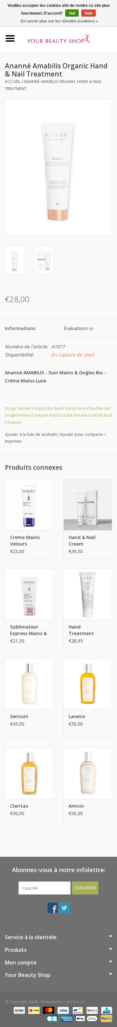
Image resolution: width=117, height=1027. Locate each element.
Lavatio (77, 716)
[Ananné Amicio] (87, 773)
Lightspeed (74, 1002)
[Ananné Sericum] (29, 683)
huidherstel (99, 408)
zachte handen (74, 415)
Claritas (19, 806)
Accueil (12, 81)
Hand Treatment (81, 630)
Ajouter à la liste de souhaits (31, 434)
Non (88, 13)
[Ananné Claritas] (29, 773)
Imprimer (13, 441)
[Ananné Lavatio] (87, 683)
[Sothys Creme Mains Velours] (29, 504)
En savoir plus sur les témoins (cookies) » (59, 21)
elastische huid (48, 408)
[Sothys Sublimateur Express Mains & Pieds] (29, 594)
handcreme (75, 408)
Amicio (76, 806)
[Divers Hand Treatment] (87, 594)
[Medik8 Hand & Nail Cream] (87, 504)
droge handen (18, 408)
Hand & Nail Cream (82, 540)
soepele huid (45, 415)
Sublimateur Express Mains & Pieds (28, 630)
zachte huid (101, 415)
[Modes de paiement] (18, 1010)
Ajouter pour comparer (82, 434)
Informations (20, 328)
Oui (72, 13)
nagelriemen (18, 415)
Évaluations (78, 328)
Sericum (19, 716)
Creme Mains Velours (25, 540)
